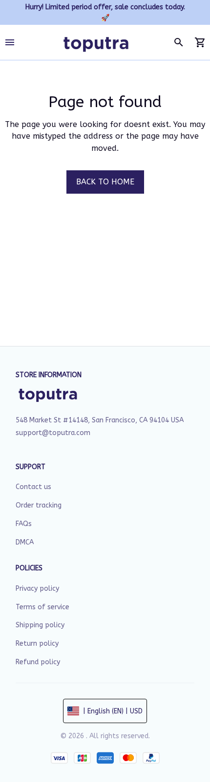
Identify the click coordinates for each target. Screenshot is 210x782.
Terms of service (42, 607)
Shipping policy (40, 625)
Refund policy (38, 662)
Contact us (33, 487)
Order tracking (39, 505)
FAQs (24, 524)
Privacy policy (37, 588)
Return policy (37, 643)
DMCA (25, 542)
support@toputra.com (53, 433)
